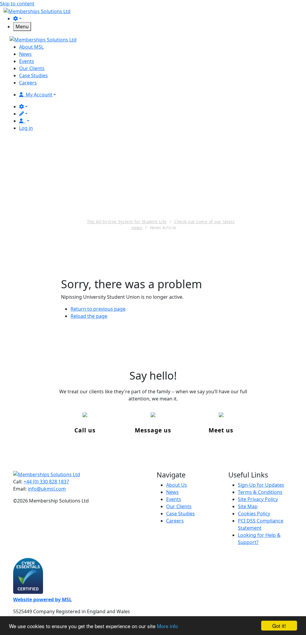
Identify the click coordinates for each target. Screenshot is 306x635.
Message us (153, 430)
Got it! (279, 625)
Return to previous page (98, 309)
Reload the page (89, 316)
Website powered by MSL (42, 599)
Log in (26, 128)
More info (167, 626)
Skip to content (17, 3)
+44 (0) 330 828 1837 (46, 481)
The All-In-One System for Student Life (127, 221)
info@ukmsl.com (47, 489)
